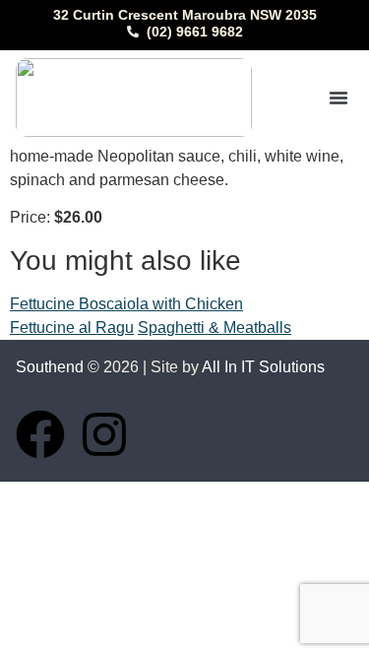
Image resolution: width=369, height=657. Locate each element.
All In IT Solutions (263, 367)
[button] (338, 97)
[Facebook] (40, 434)
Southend (50, 367)
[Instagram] (104, 434)
